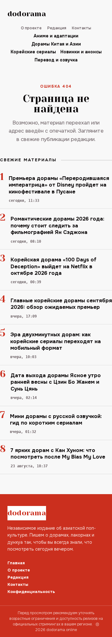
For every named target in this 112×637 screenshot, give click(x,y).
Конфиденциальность (31, 592)
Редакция (56, 28)
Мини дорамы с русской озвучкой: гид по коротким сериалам (56, 419)
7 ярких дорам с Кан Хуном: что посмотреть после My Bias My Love (58, 453)
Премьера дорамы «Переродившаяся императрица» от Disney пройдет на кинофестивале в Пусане (59, 185)
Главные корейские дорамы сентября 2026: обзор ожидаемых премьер (61, 303)
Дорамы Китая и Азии (56, 44)
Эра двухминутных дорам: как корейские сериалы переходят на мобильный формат (55, 341)
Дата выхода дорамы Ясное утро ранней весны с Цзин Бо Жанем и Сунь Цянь (56, 382)
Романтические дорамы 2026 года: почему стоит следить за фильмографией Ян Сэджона (57, 226)
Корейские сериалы (33, 52)
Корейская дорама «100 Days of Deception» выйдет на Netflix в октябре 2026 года (53, 266)
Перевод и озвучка (56, 60)
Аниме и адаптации (56, 36)
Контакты (81, 28)
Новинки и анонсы (81, 52)
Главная (16, 563)
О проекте (31, 28)
